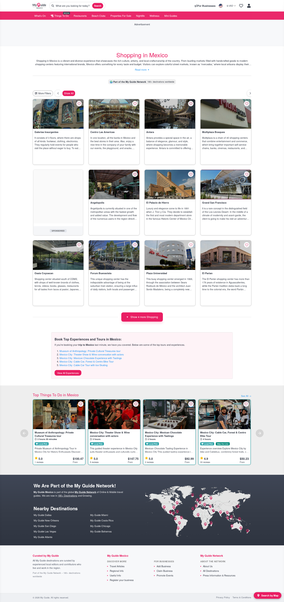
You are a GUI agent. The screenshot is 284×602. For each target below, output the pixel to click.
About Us (208, 566)
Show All (68, 93)
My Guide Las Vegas (45, 531)
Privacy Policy (223, 597)
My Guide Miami (99, 515)
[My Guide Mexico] (39, 5)
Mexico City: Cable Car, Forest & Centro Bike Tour (86, 361)
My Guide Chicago (100, 526)
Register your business (122, 580)
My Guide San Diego (45, 526)
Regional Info (117, 570)
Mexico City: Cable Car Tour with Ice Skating (83, 365)
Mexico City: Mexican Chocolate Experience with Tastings (90, 358)
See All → (246, 395)
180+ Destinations (67, 495)
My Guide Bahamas (101, 531)
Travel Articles (117, 566)
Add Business (164, 566)
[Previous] (24, 433)
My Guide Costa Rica (101, 520)
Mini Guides (170, 15)
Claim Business (165, 570)
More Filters (44, 93)
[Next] (260, 433)
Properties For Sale (120, 15)
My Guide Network (85, 492)
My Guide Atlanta (43, 537)
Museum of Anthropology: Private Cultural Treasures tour (89, 351)
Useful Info (115, 575)
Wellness (154, 15)
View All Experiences (68, 373)
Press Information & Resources (219, 575)
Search (97, 5)
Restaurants (80, 15)
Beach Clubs (99, 15)
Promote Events (165, 575)
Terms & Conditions (242, 597)
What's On (40, 15)
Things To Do (61, 15)
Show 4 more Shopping (142, 317)
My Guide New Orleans (46, 520)
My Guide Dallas (43, 515)
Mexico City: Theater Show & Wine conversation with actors (91, 354)
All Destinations (211, 570)
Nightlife (140, 15)
